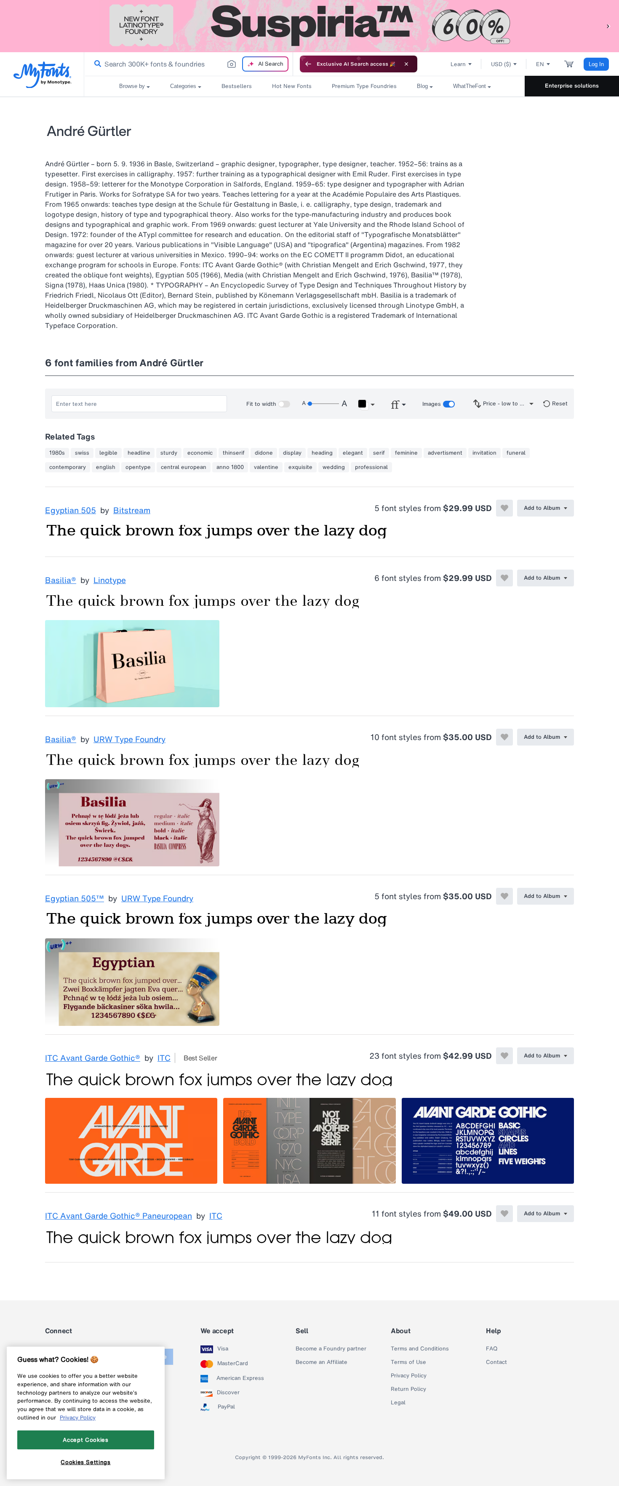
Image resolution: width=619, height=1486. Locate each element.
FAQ (491, 1348)
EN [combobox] (540, 64)
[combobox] (188, 64)
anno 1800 (230, 467)
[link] (96, 64)
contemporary (67, 467)
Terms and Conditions (420, 1348)
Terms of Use (408, 1362)
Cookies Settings (86, 1462)
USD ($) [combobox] (501, 64)
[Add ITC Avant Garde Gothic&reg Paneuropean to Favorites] (504, 1213)
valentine (266, 467)
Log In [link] (596, 64)
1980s (57, 453)
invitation (484, 453)
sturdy (168, 453)
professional (371, 467)
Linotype (109, 580)
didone (264, 453)
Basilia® (60, 580)
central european (183, 467)
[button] (608, 26)
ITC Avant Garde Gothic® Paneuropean (118, 1216)
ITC (164, 1058)
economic (200, 453)
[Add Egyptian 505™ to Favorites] (504, 896)
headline (139, 453)
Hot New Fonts (292, 86)
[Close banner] (406, 64)
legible (108, 453)
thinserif (234, 453)
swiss (82, 453)
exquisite (300, 467)
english (105, 467)
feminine (406, 453)
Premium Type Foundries (364, 86)
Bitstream (131, 510)
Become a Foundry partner (331, 1348)
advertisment (445, 453)
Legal (398, 1402)
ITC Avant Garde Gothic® (92, 1058)
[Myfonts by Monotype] (42, 74)
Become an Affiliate (321, 1362)
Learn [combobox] (458, 64)
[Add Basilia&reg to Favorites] (504, 578)
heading (322, 453)
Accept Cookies (85, 1439)
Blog (422, 86)
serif (379, 453)
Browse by (132, 86)
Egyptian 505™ (74, 898)
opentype (138, 467)
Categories (183, 86)
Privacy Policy (409, 1375)
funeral (516, 453)
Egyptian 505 (70, 510)
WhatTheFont (469, 86)
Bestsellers (236, 86)
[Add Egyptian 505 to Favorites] (504, 508)
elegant (353, 453)
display (292, 453)
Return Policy (408, 1389)
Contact (496, 1362)
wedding (334, 467)
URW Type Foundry (129, 739)
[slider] (323, 403)
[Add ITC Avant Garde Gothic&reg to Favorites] (504, 1055)
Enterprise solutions (572, 86)
